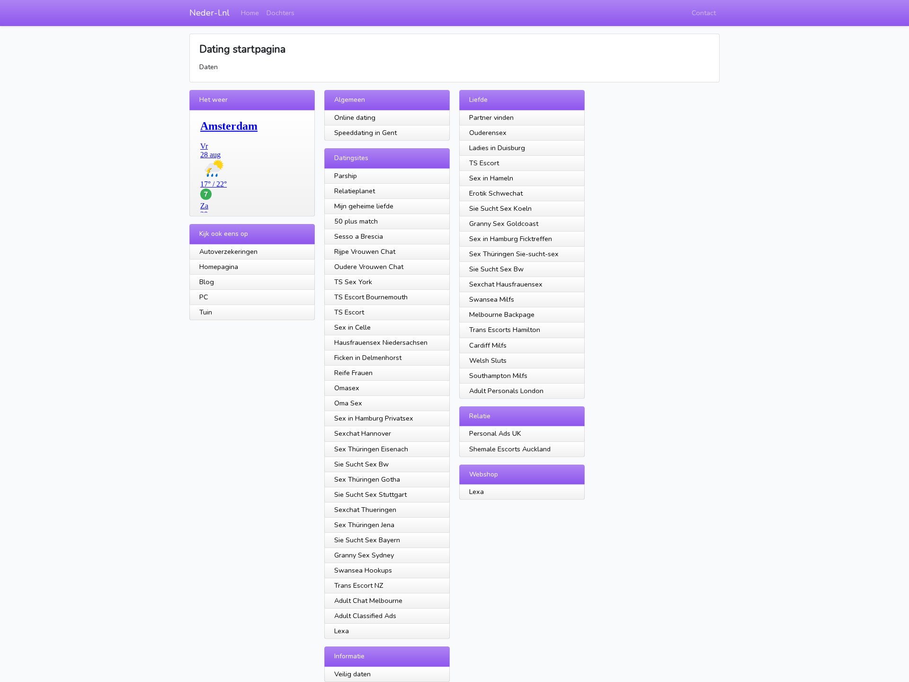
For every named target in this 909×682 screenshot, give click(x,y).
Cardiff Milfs (488, 345)
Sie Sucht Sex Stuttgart (370, 494)
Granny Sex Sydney (364, 555)
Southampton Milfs (498, 375)
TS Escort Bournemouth (371, 297)
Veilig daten (352, 674)
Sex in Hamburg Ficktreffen (510, 238)
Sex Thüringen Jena (364, 524)
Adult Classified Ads (365, 615)
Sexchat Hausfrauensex (506, 284)
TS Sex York (353, 282)
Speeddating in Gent (365, 132)
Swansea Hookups (363, 570)
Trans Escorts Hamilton (504, 329)
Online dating (354, 117)
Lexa (341, 631)
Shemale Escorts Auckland (510, 449)
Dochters (280, 13)
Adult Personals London (506, 390)
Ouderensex (488, 132)
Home (250, 13)
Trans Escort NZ (358, 585)
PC (203, 297)
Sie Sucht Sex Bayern (367, 540)
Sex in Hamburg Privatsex (373, 418)
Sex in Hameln (491, 178)
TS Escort (349, 312)
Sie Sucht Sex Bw (361, 464)
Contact (704, 13)
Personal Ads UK (495, 433)
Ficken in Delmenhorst (367, 357)
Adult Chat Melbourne (368, 600)
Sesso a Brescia (358, 236)
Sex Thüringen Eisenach (371, 449)
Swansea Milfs (491, 299)
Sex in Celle (352, 327)
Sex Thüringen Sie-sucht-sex (514, 254)
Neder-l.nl (209, 12)
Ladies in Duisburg (497, 148)
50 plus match (356, 221)
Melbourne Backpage (502, 314)
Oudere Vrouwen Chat (368, 266)
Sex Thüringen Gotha (367, 479)
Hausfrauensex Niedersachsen (381, 342)
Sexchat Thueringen (365, 509)
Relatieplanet (354, 191)
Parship (345, 175)
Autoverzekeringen (228, 251)
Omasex (346, 388)
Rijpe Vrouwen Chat (364, 251)
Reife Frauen (353, 372)
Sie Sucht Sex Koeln (500, 208)
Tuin (205, 312)
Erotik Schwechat (496, 193)
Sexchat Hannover (362, 433)
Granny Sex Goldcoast (503, 223)
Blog (206, 282)
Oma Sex (348, 403)
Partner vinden (491, 117)
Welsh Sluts (488, 360)
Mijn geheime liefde (363, 206)
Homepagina (218, 266)
